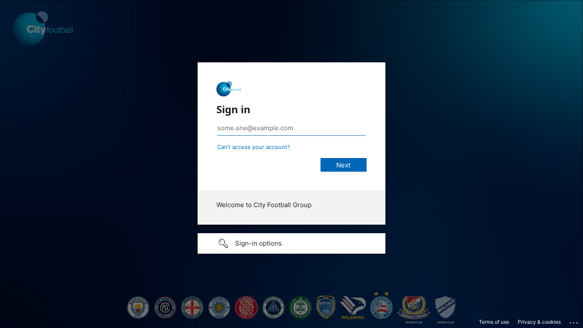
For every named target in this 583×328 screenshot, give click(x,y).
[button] (291, 243)
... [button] (574, 320)
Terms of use (494, 322)
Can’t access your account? (253, 147)
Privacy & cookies (539, 322)
